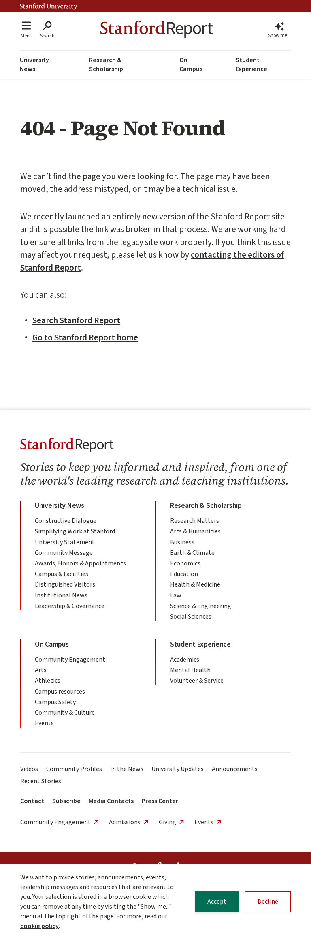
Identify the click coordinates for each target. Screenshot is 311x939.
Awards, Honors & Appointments (80, 563)
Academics (184, 659)
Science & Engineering (200, 606)
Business (182, 542)
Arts (41, 670)
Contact (32, 801)
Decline (268, 901)
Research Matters (194, 520)
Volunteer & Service (197, 680)
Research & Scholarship (106, 64)
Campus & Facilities (61, 573)
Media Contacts (111, 801)
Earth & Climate (192, 552)
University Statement (65, 542)
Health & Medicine (195, 584)
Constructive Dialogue (65, 520)
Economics (185, 563)
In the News (126, 769)
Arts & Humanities (195, 531)
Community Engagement (70, 659)
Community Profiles (74, 769)
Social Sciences (190, 616)
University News (34, 64)
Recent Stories (40, 781)
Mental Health (190, 670)
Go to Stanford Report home (85, 337)
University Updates (177, 769)
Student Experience (251, 64)
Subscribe (66, 801)
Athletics (47, 680)
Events (44, 723)
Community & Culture (65, 712)
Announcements (235, 769)
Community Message (64, 552)
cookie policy (39, 926)
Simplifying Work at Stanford (75, 531)
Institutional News (61, 595)
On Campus (190, 64)
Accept (216, 901)
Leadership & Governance (69, 606)
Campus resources (60, 691)
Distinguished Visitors (65, 584)
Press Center (160, 801)
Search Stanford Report (76, 320)
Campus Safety (55, 702)
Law (175, 595)
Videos (29, 769)
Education (184, 573)
